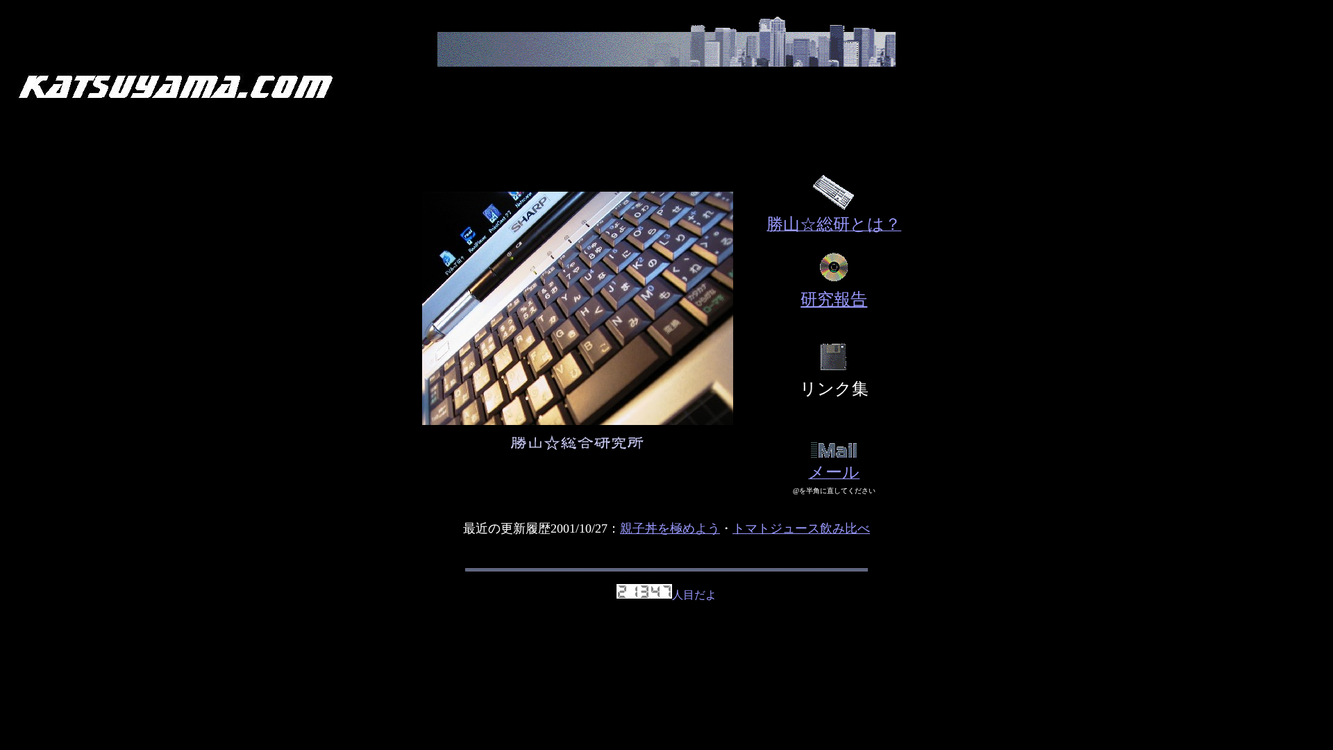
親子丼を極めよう (670, 528)
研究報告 (833, 299)
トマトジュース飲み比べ (801, 528)
